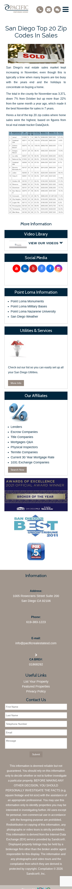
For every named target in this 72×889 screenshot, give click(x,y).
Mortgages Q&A (22, 442)
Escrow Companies (24, 432)
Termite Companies (24, 452)
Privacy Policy (36, 691)
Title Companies (22, 437)
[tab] (36, 244)
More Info (16, 383)
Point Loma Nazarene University (33, 311)
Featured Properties (36, 686)
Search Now (17, 469)
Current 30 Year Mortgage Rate (32, 457)
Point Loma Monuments (27, 301)
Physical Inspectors (24, 447)
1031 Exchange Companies (30, 462)
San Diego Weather (24, 316)
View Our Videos (43, 243)
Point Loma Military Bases (29, 306)
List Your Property (36, 681)
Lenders (16, 427)
